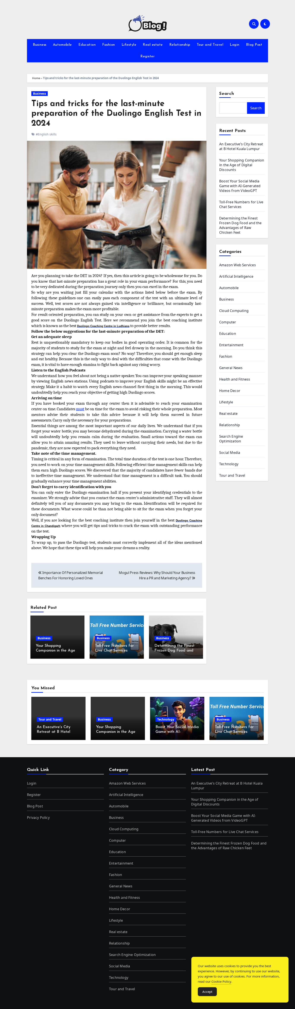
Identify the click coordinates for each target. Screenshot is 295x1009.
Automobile (62, 45)
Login (234, 45)
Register (147, 56)
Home (36, 78)
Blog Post (254, 45)
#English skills (46, 134)
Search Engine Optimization (231, 438)
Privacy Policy (38, 817)
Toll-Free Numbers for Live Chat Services (241, 204)
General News (231, 367)
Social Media (229, 452)
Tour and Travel (210, 45)
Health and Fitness (234, 379)
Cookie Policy (221, 981)
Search (226, 94)
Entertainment (231, 345)
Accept (207, 991)
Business (39, 45)
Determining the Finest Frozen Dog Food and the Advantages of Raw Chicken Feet (240, 225)
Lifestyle (129, 45)
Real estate (153, 45)
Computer (227, 322)
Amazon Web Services (237, 265)
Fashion (108, 45)
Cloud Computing (234, 310)
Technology (228, 464)
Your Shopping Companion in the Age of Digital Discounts (55, 650)
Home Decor (229, 390)
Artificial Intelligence (236, 276)
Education (87, 45)
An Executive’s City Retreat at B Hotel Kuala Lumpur (241, 146)
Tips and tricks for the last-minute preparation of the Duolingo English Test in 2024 (116, 114)
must (80, 409)
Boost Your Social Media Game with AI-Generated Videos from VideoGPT (239, 186)
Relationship (179, 45)
